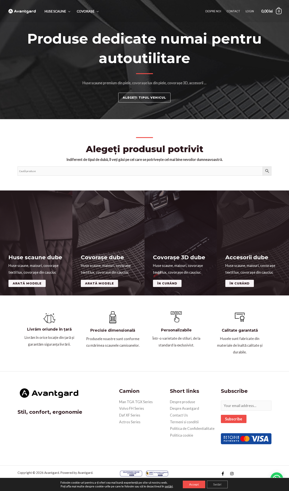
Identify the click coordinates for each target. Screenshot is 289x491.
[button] (167, 283)
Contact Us (179, 415)
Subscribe (233, 419)
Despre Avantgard (184, 408)
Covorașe (85, 11)
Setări (217, 484)
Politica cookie (181, 435)
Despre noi (213, 11)
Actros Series (129, 422)
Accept (194, 484)
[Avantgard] (22, 10)
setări (169, 486)
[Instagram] (232, 474)
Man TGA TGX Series (136, 402)
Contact (233, 11)
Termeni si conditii (184, 422)
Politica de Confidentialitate (192, 428)
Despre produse (182, 402)
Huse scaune (55, 11)
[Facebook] (223, 474)
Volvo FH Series (131, 408)
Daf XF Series (129, 415)
